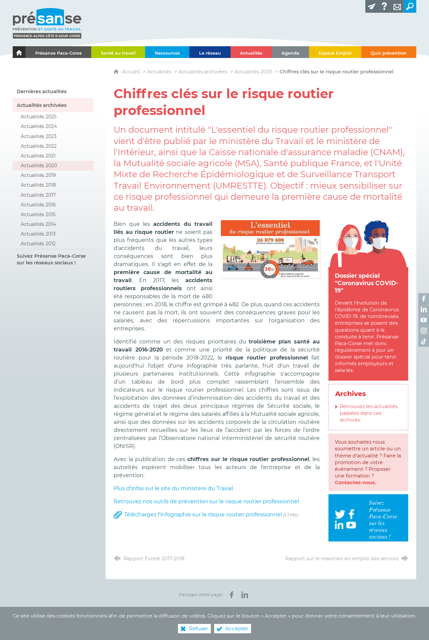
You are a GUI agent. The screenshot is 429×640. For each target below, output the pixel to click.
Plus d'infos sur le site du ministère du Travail (173, 488)
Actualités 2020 (253, 72)
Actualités (159, 72)
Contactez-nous (355, 482)
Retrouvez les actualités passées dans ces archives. (368, 413)
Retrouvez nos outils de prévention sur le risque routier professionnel (206, 501)
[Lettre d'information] (371, 6)
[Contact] (397, 6)
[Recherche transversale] (410, 6)
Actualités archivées (203, 72)
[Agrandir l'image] (270, 248)
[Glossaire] (384, 6)
